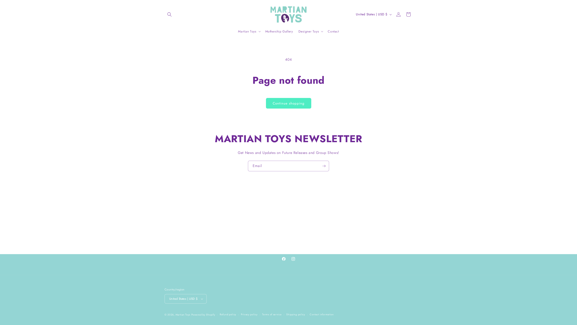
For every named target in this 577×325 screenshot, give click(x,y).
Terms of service (272, 314)
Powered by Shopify (203, 314)
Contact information (322, 314)
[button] (169, 14)
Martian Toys (183, 314)
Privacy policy (249, 314)
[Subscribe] (324, 166)
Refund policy (228, 314)
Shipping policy (295, 314)
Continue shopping (289, 103)
